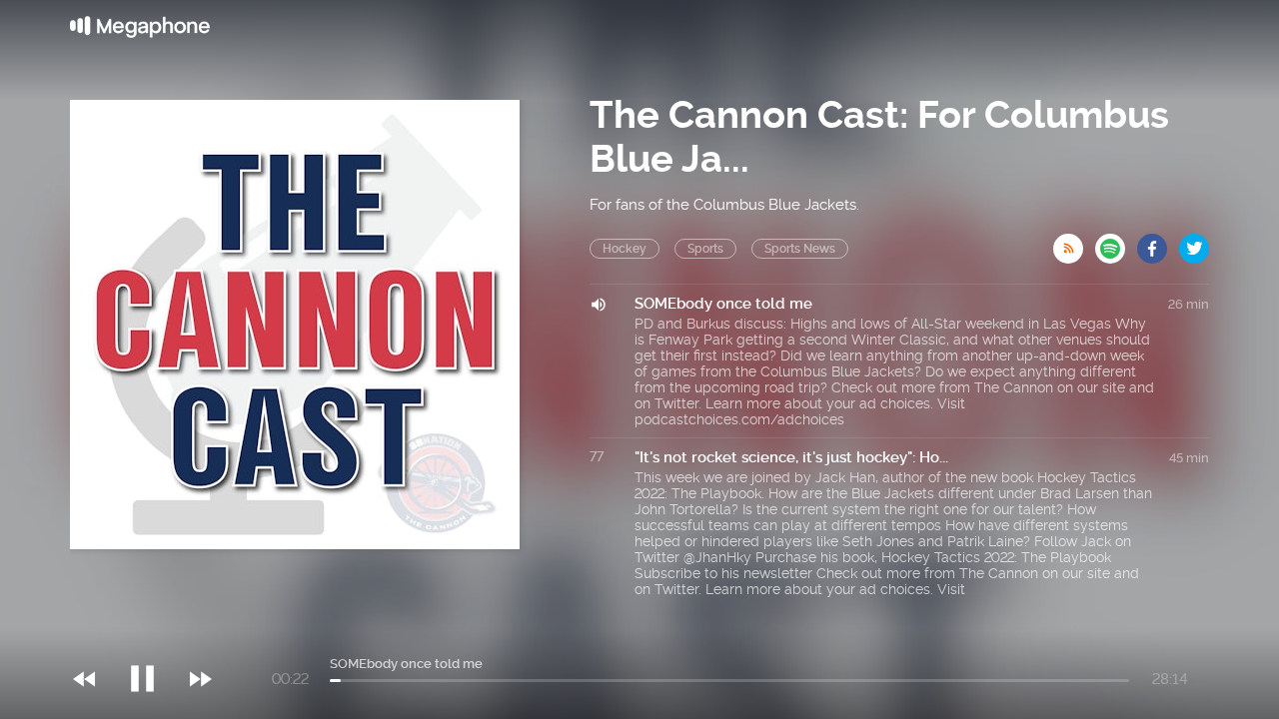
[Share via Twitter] (1194, 243)
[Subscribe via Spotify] (1116, 243)
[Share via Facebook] (1158, 243)
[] (152, 638)
